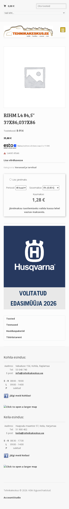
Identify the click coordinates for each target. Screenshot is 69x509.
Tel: (11, 369)
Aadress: (8, 365)
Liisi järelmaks (19, 179)
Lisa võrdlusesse (13, 160)
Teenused (12, 324)
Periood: (10, 187)
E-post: (9, 373)
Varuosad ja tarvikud (25, 167)
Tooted (10, 318)
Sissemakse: (36, 187)
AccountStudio (12, 497)
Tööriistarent (14, 337)
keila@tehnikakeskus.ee (30, 433)
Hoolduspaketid (15, 330)
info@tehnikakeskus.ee (29, 373)
